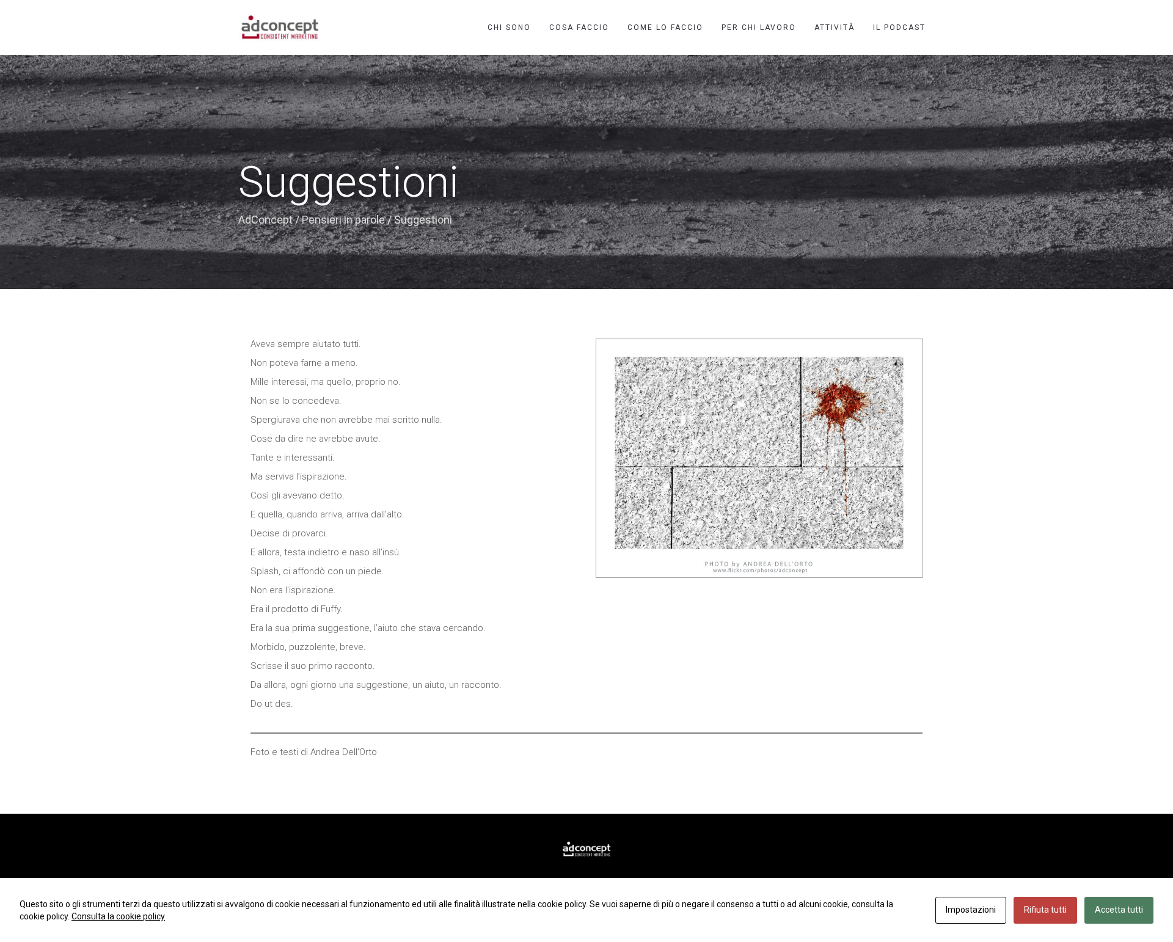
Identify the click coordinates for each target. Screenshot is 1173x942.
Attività (834, 27)
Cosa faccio (579, 27)
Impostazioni (971, 910)
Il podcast (899, 27)
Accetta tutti (1119, 910)
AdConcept (265, 219)
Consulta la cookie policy (118, 916)
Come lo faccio (665, 27)
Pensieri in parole (343, 219)
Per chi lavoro (759, 27)
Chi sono (509, 27)
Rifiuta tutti (1045, 910)
